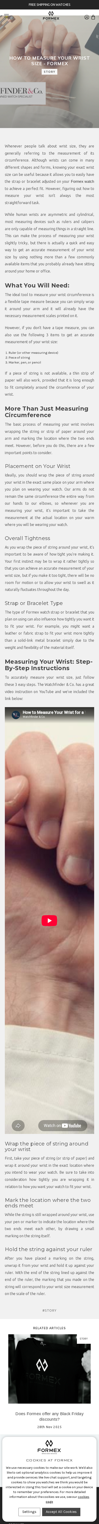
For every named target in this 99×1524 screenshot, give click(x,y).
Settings (29, 1511)
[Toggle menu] (8, 15)
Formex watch (82, 181)
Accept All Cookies (61, 1511)
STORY (49, 71)
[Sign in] (87, 15)
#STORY (49, 1310)
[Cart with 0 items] (93, 15)
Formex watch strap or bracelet (53, 612)
